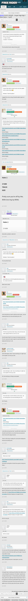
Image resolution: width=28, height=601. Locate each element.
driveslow (8, 545)
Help (26, 599)
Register (25, 6)
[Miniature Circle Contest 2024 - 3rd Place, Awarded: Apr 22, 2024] (14, 216)
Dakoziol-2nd (5, 54)
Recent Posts (3, 9)
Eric (7, 24)
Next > (21, 19)
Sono (8, 324)
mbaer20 (8, 162)
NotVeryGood (9, 109)
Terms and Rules (15, 599)
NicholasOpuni (9, 567)
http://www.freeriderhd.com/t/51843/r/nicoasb (13, 154)
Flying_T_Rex (9, 211)
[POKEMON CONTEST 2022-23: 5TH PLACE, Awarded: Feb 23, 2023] (15, 174)
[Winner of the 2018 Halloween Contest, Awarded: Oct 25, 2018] (12, 174)
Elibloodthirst (9, 166)
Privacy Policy (21, 599)
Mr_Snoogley (9, 58)
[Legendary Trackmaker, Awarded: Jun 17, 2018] (13, 174)
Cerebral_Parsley (10, 348)
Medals (9, 6)
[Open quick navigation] (27, 12)
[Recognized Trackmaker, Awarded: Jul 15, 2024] (13, 216)
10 (18, 19)
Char (10, 54)
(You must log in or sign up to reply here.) (20, 591)
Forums (3, 6)
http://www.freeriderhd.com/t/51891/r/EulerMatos (14, 150)
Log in (24, 0)
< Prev (2, 19)
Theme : (5, 599)
